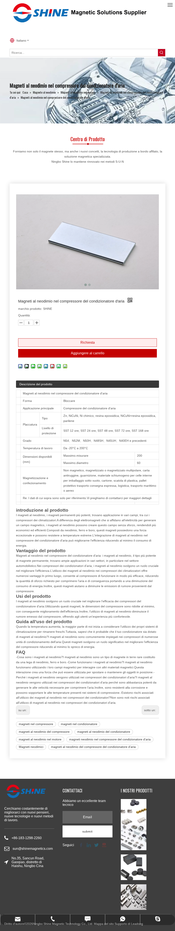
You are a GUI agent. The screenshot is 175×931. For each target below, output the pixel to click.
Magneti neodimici (31, 747)
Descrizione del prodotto (35, 384)
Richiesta (87, 342)
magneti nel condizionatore (79, 724)
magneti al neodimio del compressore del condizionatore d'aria (93, 747)
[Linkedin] (89, 845)
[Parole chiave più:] (161, 52)
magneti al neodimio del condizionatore (103, 731)
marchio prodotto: (30, 308)
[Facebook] (81, 845)
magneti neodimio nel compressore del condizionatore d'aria (110, 739)
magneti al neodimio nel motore (40, 739)
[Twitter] (96, 845)
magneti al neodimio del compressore (44, 731)
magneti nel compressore (36, 724)
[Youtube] (103, 845)
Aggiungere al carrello (87, 353)
